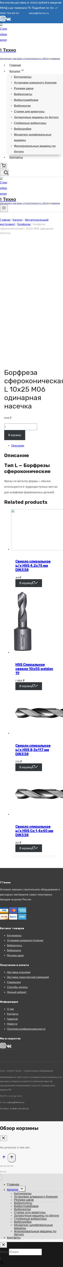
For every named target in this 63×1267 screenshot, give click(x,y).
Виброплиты (23, 94)
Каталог (13, 1190)
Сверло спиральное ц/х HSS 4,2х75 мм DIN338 (33, 565)
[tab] (35, 446)
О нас (10, 1009)
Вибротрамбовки (26, 100)
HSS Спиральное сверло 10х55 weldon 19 (34, 668)
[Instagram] (3, 20)
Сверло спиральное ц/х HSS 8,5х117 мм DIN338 (33, 749)
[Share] (5, 1166)
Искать (4, 1252)
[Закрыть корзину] (3, 1138)
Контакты (16, 157)
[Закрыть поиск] (3, 1245)
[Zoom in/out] (11, 1166)
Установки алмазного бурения (35, 82)
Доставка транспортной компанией (28, 977)
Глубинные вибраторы (30, 123)
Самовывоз (14, 982)
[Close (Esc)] (1, 1166)
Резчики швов (23, 88)
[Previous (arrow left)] (1, 1171)
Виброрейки (22, 128)
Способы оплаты (17, 987)
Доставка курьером (18, 972)
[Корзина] (3, 166)
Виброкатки (22, 105)
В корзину (14, 435)
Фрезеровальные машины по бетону (35, 148)
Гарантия (12, 1019)
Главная (15, 65)
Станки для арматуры (29, 111)
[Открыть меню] (4, 208)
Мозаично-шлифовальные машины (32, 137)
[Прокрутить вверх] (4, 1158)
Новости (12, 1023)
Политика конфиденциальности (26, 1028)
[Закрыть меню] (1, 1177)
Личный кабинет (17, 992)
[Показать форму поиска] (4, 173)
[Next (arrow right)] (5, 1171)
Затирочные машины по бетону (36, 117)
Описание (17, 445)
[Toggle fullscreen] (8, 1166)
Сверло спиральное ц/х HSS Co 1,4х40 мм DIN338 (34, 830)
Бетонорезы (22, 77)
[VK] (8, 20)
